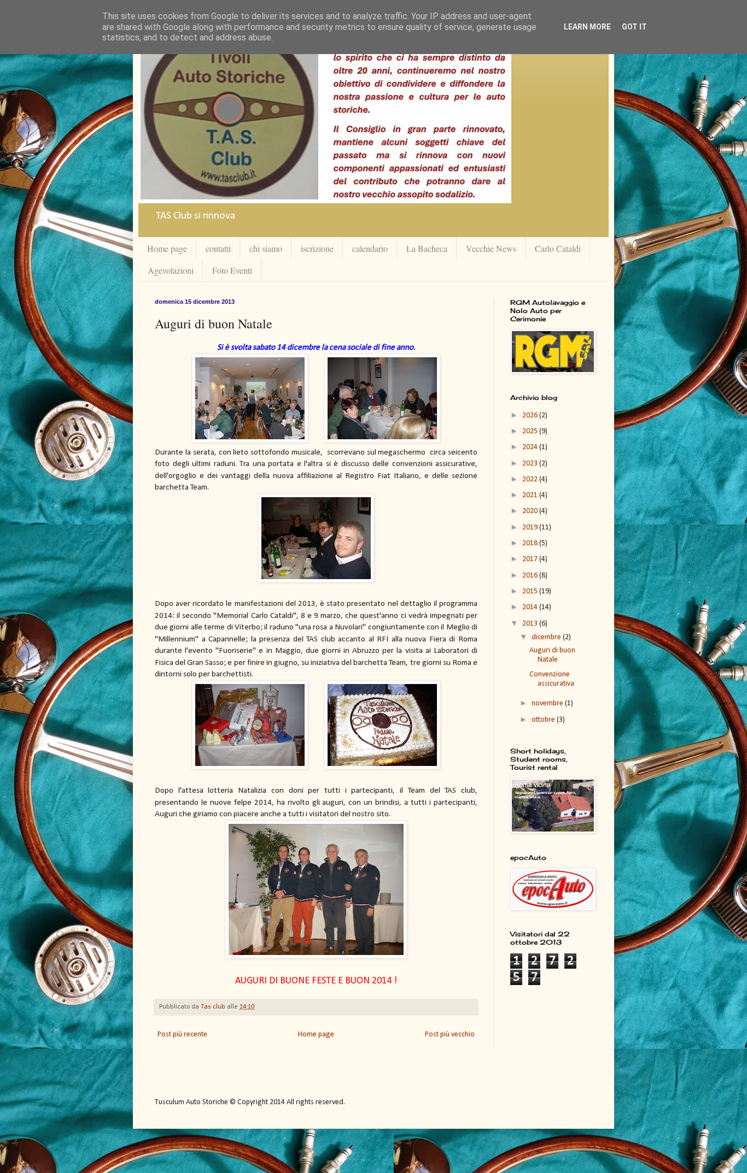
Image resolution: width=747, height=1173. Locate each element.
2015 (530, 591)
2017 (530, 559)
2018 (530, 543)
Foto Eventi (232, 270)
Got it (634, 26)
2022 (530, 479)
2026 (530, 415)
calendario (370, 248)
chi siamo (265, 248)
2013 (530, 624)
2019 (530, 527)
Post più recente (182, 1034)
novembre (548, 703)
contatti (218, 248)
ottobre (544, 720)
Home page (167, 248)
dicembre (547, 637)
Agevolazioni (171, 270)
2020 (530, 511)
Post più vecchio (450, 1034)
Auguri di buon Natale (552, 655)
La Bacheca (426, 248)
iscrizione (317, 248)
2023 (530, 463)
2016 (530, 575)
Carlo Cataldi (558, 248)
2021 (530, 495)
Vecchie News (491, 248)
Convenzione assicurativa (551, 679)
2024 (530, 447)
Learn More (587, 26)
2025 (530, 431)
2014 (530, 607)
